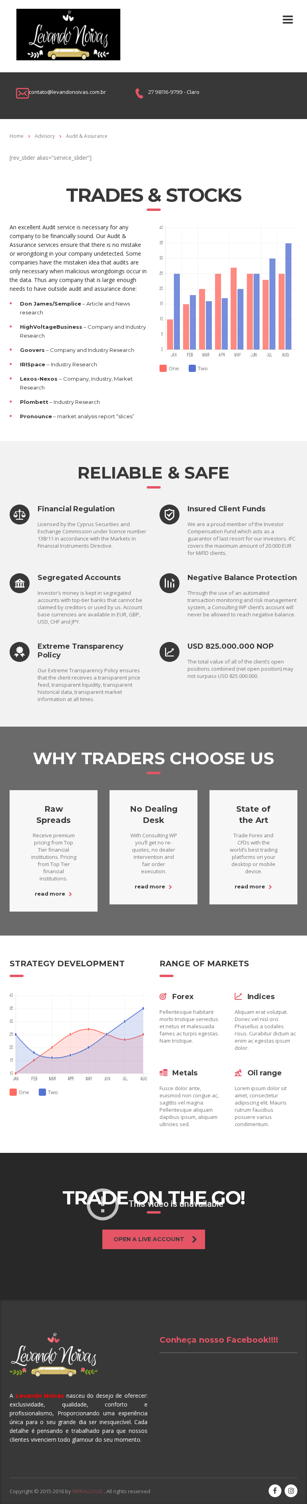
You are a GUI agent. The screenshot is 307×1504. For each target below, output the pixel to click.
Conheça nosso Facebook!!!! (218, 1340)
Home (17, 136)
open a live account (149, 1239)
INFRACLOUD (88, 1491)
